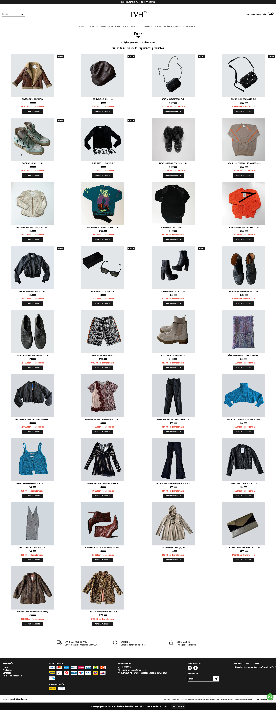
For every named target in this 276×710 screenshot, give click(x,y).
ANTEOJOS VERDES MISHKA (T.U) (102, 291)
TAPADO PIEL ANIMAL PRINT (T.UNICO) (103, 611)
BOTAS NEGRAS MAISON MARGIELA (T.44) (243, 291)
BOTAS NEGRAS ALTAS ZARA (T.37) (173, 291)
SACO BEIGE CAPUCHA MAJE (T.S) (173, 547)
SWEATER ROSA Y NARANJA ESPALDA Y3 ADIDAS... (244, 163)
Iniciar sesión (261, 14)
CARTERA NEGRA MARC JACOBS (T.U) (243, 99)
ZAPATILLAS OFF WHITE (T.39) (32, 163)
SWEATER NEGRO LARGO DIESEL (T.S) (173, 227)
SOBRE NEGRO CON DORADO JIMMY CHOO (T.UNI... (244, 547)
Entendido (178, 706)
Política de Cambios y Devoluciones (180, 26)
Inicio (81, 26)
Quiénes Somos (130, 26)
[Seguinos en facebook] (195, 668)
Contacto (7, 672)
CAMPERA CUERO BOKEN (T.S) (32, 99)
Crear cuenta (250, 14)
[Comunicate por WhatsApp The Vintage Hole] (270, 696)
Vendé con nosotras (110, 26)
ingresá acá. (248, 699)
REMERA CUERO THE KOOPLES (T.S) (103, 163)
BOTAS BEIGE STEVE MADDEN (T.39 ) (173, 355)
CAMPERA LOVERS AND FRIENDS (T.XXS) (32, 291)
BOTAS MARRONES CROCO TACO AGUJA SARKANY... (102, 547)
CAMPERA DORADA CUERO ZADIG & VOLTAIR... (32, 227)
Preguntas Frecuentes (151, 26)
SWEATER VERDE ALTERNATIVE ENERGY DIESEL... (102, 227)
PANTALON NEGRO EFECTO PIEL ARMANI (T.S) (173, 419)
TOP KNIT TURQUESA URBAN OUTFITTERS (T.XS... (32, 483)
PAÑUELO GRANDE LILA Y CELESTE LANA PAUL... (243, 355)
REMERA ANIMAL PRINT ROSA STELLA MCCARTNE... (102, 419)
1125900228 (126, 667)
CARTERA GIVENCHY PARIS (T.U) (173, 99)
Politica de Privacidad (12, 675)
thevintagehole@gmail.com (134, 670)
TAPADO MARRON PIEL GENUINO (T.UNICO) (32, 611)
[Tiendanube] (15, 700)
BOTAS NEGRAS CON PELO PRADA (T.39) (173, 163)
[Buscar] (22, 14)
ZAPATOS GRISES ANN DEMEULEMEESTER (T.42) (32, 355)
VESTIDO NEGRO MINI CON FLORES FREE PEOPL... (103, 483)
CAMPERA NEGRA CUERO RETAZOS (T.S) (243, 483)
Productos (93, 26)
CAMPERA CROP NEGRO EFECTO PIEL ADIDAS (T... (32, 419)
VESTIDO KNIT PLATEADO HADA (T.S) (32, 547)
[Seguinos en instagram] (190, 668)
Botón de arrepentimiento (264, 699)
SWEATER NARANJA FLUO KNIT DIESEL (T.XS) (243, 227)
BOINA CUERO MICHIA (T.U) (103, 99)
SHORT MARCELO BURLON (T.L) (103, 355)
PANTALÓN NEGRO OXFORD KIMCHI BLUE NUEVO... (173, 483)
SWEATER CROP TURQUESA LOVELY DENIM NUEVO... (244, 419)
